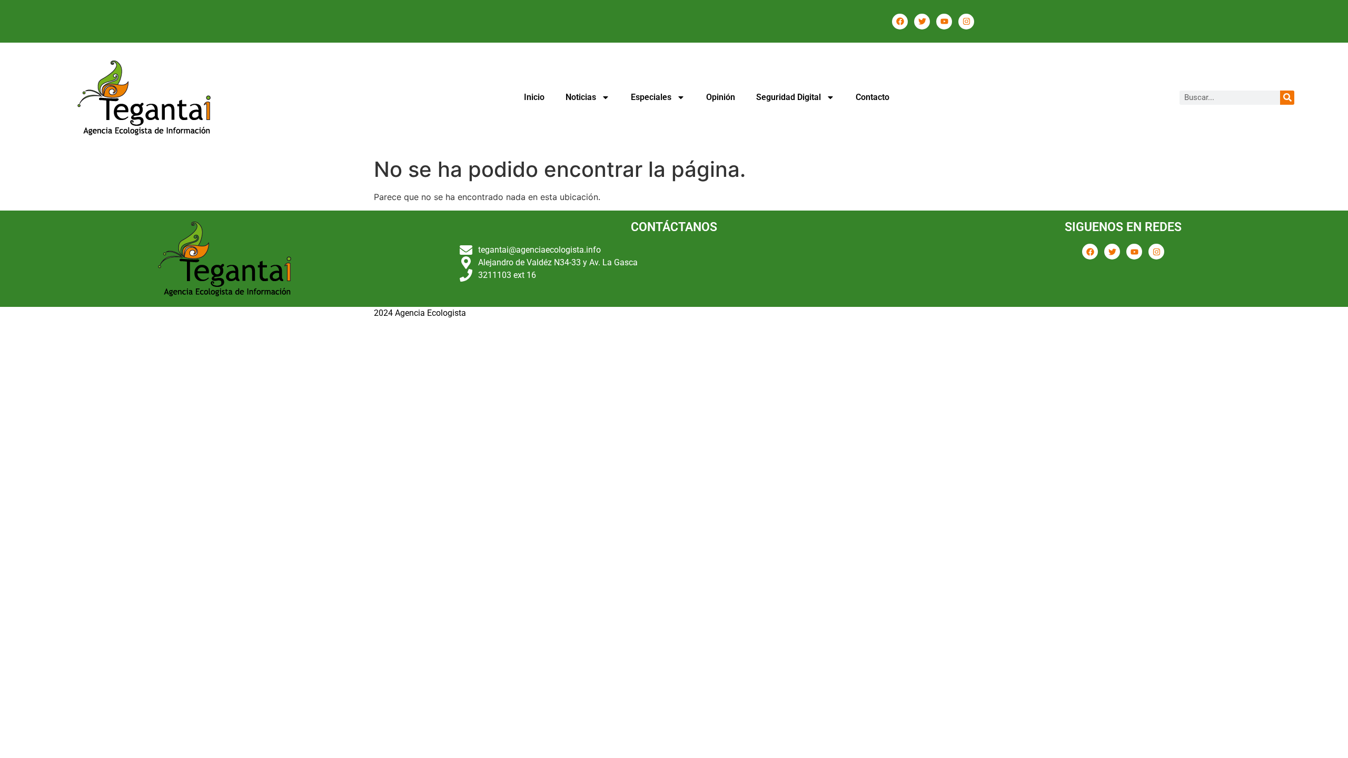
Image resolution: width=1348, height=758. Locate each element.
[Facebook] (900, 21)
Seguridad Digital (788, 97)
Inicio (534, 97)
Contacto (872, 97)
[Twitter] (922, 21)
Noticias (581, 97)
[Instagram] (966, 21)
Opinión (720, 97)
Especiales (651, 97)
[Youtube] (944, 21)
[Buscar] (1287, 98)
